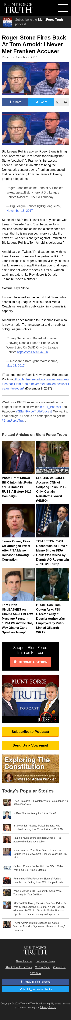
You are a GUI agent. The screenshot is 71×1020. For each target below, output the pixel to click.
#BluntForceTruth (13, 420)
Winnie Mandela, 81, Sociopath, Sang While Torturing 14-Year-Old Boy (37, 893)
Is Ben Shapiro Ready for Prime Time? (34, 813)
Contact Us (59, 967)
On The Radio (42, 967)
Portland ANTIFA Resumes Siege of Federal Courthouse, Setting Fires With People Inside (38, 880)
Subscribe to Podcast (30, 732)
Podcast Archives (45, 961)
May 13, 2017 (15, 365)
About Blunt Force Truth (18, 967)
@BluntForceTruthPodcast (34, 411)
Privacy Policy (48, 1007)
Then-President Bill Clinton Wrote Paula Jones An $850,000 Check (40, 803)
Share (16, 102)
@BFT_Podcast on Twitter (37, 989)
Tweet (43, 102)
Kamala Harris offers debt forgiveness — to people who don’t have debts (37, 839)
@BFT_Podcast (50, 406)
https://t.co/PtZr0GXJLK (32, 352)
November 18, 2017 (19, 210)
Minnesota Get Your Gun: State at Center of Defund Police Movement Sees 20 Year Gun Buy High (40, 854)
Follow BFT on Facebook (37, 981)
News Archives (24, 961)
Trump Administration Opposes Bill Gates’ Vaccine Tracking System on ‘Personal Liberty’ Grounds (39, 926)
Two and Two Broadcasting (35, 1003)
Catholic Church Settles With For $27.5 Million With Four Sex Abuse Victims (38, 868)
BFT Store (35, 973)
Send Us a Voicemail (30, 745)
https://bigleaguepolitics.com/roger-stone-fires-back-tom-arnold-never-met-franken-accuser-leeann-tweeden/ (35, 384)
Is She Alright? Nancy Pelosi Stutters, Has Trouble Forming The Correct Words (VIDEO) (38, 827)
